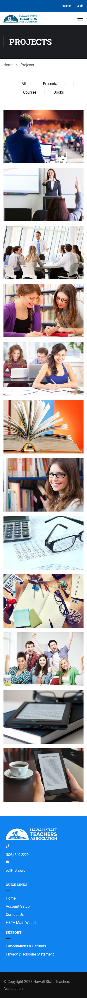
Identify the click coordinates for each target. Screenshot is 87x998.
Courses (29, 92)
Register (66, 5)
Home (8, 65)
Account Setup (18, 906)
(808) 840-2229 (17, 855)
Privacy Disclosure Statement (30, 954)
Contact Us (15, 914)
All (24, 84)
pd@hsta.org (15, 870)
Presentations (54, 84)
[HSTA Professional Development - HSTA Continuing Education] (20, 19)
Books (59, 92)
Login (80, 5)
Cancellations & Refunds (26, 946)
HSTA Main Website (22, 922)
